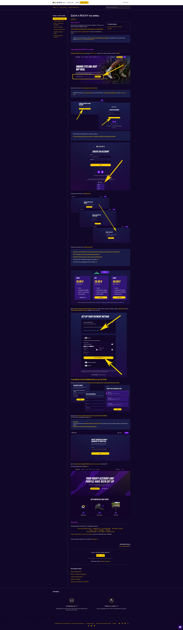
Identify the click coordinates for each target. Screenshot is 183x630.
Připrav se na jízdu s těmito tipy (58, 36)
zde (98, 259)
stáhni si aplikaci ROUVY (83, 31)
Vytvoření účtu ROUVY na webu (115, 26)
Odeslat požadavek (105, 561)
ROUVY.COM (70, 2)
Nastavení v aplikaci (75, 579)
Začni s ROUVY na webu (59, 18)
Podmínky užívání (90, 623)
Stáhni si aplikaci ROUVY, (77, 534)
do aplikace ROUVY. (90, 39)
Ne (102, 555)
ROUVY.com (81, 39)
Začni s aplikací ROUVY (124, 546)
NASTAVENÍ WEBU (106, 528)
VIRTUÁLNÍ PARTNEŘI (91, 531)
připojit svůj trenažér (95, 464)
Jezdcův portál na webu (76, 576)
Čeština (126, 2)
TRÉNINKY (102, 530)
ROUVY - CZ (55, 7)
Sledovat (73, 19)
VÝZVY (96, 530)
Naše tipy (110, 28)
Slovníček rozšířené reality (58, 32)
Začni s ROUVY (63, 7)
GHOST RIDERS (101, 531)
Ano (99, 555)
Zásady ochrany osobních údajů (103, 623)
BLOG (64, 2)
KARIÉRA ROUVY (97, 528)
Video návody (84, 2)
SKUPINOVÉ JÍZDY (110, 531)
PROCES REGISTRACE (74, 7)
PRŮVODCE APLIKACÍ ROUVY (85, 528)
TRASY (91, 530)
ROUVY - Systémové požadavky (78, 574)
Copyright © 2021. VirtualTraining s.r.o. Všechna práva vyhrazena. (69, 623)
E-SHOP (77, 2)
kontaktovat (95, 539)
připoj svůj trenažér (87, 534)
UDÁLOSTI (108, 530)
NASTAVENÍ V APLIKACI (117, 528)
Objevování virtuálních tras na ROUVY (80, 581)
